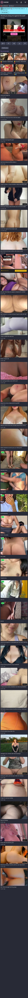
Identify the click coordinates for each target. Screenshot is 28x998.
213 (3, 17)
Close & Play (14, 33)
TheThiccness (5, 48)
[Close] (26, 9)
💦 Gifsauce (11, 6)
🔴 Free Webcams (4, 6)
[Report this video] (25, 43)
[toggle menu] (17, 2)
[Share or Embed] (14, 43)
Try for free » (5, 12)
